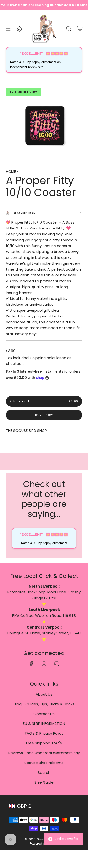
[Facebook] (31, 664)
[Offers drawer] (19, 28)
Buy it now (44, 415)
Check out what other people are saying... (44, 499)
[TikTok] (57, 664)
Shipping (38, 357)
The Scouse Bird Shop (26, 430)
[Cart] (79, 28)
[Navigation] (7, 28)
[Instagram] (44, 664)
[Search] (68, 28)
